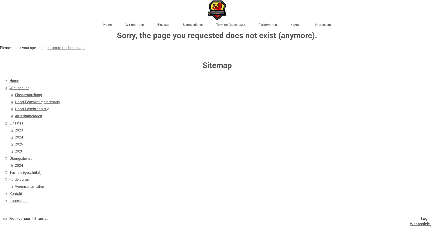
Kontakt (15, 193)
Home (14, 80)
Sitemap (41, 218)
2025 (19, 144)
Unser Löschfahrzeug (32, 109)
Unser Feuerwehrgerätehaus (37, 102)
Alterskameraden (28, 116)
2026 (19, 151)
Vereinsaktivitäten (29, 186)
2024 (19, 137)
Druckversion (19, 218)
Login (426, 218)
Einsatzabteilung (28, 95)
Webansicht (420, 223)
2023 (19, 130)
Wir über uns (19, 88)
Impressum (18, 200)
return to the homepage (66, 47)
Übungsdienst (20, 158)
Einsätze (16, 123)
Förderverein (19, 179)
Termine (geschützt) (25, 172)
